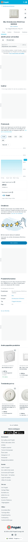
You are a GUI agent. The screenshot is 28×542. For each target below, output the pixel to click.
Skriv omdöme (14, 26)
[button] (25, 9)
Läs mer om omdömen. (17, 213)
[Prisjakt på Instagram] (15, 534)
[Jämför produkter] (25, 17)
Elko (13, 295)
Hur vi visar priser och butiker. (16, 53)
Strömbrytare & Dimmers (8, 6)
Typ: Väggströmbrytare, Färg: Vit (14, 28)
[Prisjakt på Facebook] (12, 534)
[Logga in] (26, 2)
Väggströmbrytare (16, 301)
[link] (9, 363)
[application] (14, 163)
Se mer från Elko (5, 311)
